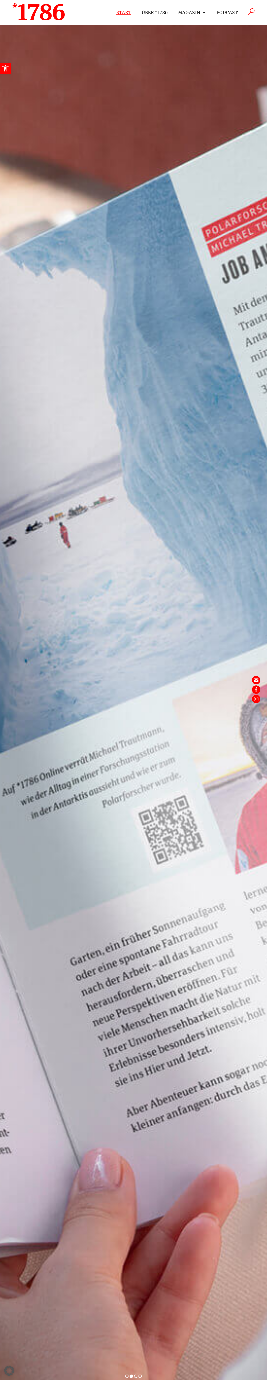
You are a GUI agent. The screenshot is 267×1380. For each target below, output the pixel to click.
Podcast (227, 12)
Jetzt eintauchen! (99, 1340)
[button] (5, 68)
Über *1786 (155, 12)
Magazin (189, 12)
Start (123, 12)
